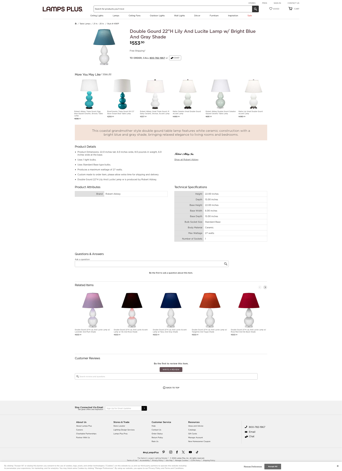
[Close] (338, 466)
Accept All (272, 466)
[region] (171, 466)
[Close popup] (291, 6)
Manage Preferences (253, 466)
